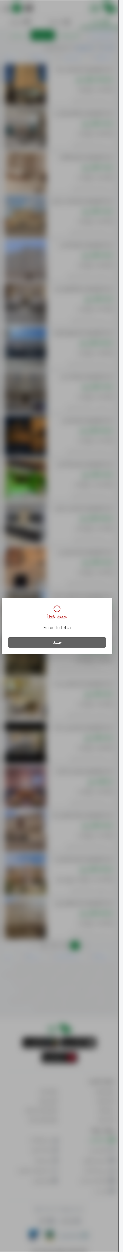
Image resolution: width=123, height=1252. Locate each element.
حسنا (57, 642)
